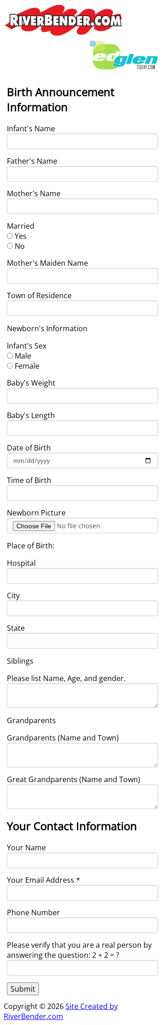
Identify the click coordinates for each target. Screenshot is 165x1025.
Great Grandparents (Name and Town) (73, 779)
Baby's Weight (31, 383)
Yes (21, 236)
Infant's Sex (26, 346)
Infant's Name (31, 128)
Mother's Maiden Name (47, 263)
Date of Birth (29, 448)
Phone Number (33, 912)
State (16, 628)
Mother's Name (33, 193)
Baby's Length (31, 415)
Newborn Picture (36, 513)
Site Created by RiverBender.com (61, 1011)
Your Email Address (43, 880)
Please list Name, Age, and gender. (66, 678)
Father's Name (32, 161)
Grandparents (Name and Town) (63, 738)
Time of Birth (29, 480)
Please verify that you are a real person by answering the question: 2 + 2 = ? (79, 950)
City (13, 595)
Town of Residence (39, 295)
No (20, 246)
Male (23, 356)
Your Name (26, 848)
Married (20, 226)
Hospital (21, 563)
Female (27, 366)
